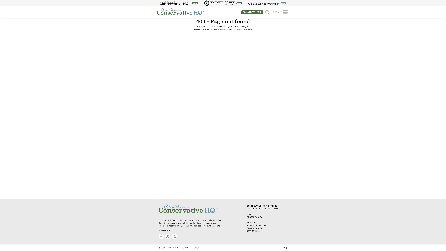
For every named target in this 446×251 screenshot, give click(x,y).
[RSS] (174, 236)
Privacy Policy (192, 248)
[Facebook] (161, 236)
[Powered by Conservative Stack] (286, 248)
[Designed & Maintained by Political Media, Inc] (284, 248)
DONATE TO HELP (252, 12)
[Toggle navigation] (285, 12)
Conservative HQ (180, 12)
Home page (247, 29)
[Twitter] (167, 236)
